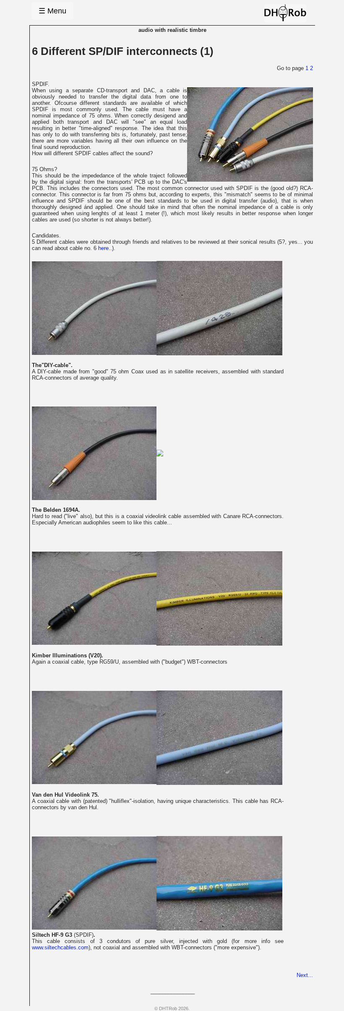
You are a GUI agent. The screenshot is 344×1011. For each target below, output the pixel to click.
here (103, 248)
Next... (305, 975)
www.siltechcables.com (60, 947)
